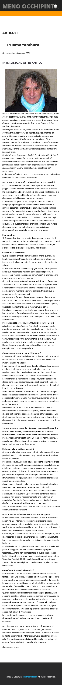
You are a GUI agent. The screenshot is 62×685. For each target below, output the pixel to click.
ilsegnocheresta (30, 677)
